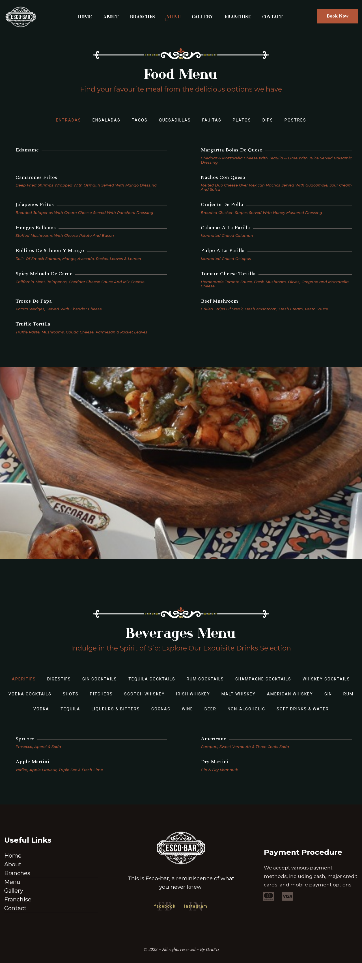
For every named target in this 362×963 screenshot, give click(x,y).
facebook (165, 906)
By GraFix (209, 949)
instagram (196, 906)
